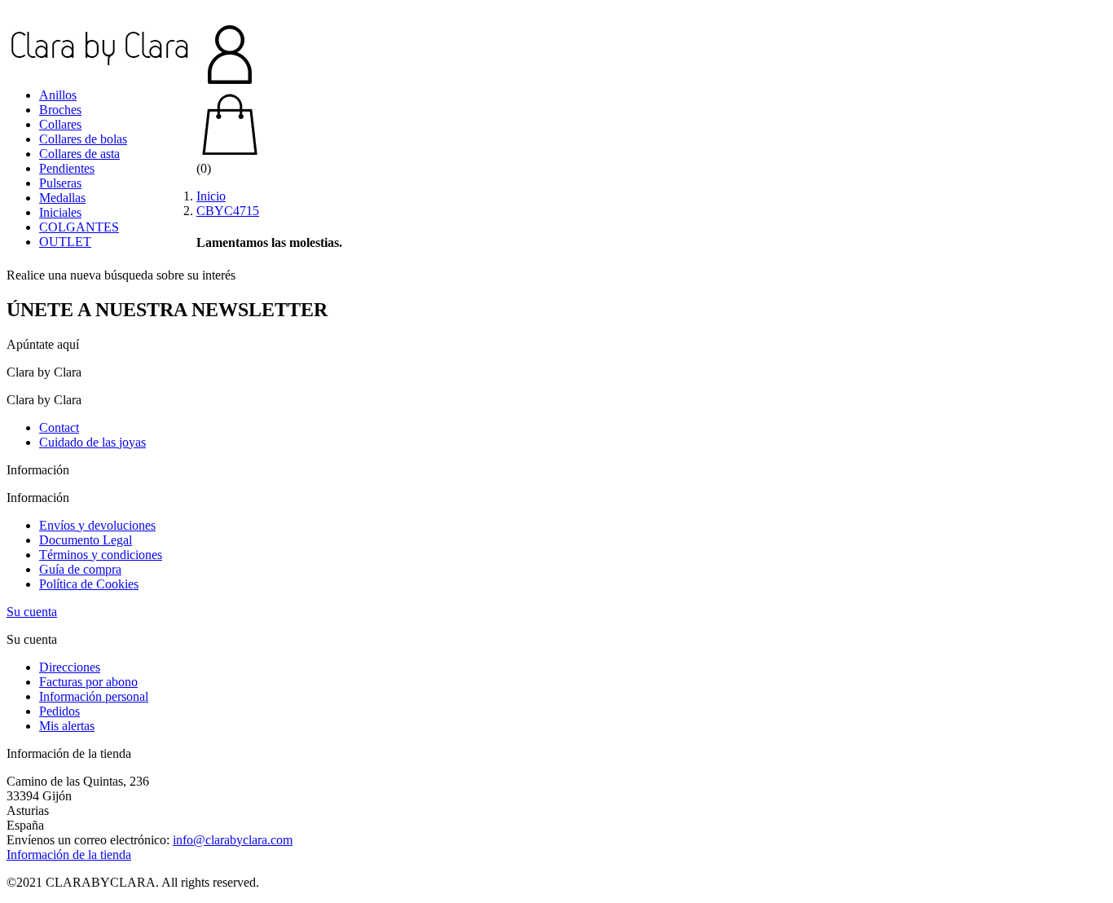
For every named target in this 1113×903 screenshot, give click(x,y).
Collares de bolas (83, 139)
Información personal (93, 696)
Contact (59, 427)
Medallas (62, 198)
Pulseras (60, 183)
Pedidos (59, 711)
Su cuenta (32, 612)
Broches (60, 110)
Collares (60, 124)
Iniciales (60, 212)
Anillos (58, 95)
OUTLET (65, 242)
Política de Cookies (89, 584)
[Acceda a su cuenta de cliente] (556, 56)
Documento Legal (85, 540)
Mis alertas (67, 726)
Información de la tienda (69, 854)
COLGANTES (79, 227)
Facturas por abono (88, 682)
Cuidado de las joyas (92, 442)
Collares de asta (79, 154)
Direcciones (69, 667)
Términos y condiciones (100, 555)
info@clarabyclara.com (233, 840)
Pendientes (67, 168)
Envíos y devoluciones (97, 525)
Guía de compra (80, 569)
